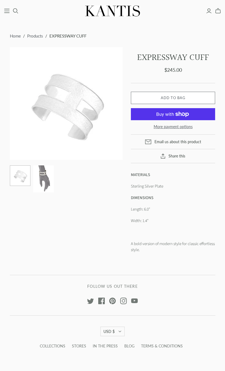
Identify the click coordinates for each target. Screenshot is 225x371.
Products (35, 35)
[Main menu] (7, 11)
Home (15, 35)
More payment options (173, 126)
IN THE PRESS (105, 346)
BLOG (129, 346)
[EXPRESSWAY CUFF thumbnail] (20, 175)
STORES (79, 346)
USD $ (109, 331)
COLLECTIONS (52, 346)
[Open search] (15, 11)
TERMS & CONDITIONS (162, 346)
